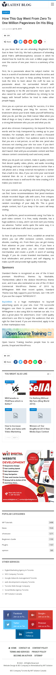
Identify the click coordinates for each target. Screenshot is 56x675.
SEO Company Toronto (14, 574)
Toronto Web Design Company (17, 586)
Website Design (9, 665)
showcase (6, 533)
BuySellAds (7, 301)
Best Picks (9, 381)
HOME (13, 648)
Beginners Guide (9, 539)
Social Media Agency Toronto (17, 590)
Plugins (5, 545)
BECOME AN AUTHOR (23, 656)
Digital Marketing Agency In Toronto (19, 570)
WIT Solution (47, 665)
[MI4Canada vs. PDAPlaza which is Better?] (15, 388)
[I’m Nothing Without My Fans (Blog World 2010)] (40, 388)
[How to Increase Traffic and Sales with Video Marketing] (15, 415)
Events (6, 12)
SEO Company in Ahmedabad (29, 665)
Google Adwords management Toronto (21, 578)
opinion (5, 550)
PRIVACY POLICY (39, 652)
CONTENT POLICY (40, 648)
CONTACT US (24, 648)
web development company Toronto (20, 582)
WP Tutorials (7, 522)
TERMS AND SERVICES (19, 652)
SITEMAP (38, 656)
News (4, 528)
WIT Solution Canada (13, 594)
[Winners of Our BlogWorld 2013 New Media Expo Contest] (40, 415)
